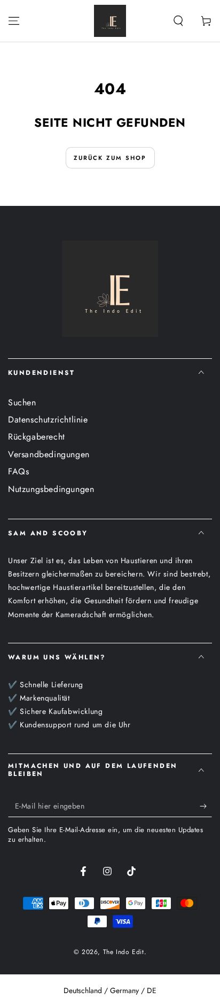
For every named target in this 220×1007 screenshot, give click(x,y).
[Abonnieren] (206, 806)
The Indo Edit (123, 952)
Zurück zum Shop (110, 157)
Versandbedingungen (49, 454)
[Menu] (14, 21)
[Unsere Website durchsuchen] (178, 21)
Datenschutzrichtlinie (48, 419)
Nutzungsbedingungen (51, 489)
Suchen (22, 402)
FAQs (18, 471)
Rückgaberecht (36, 437)
